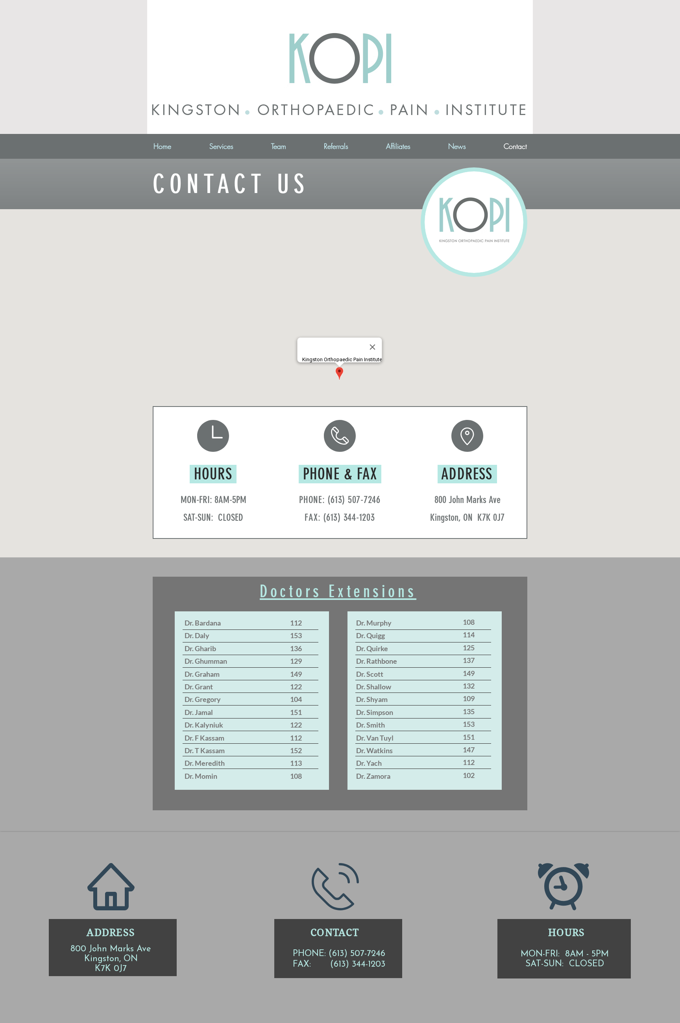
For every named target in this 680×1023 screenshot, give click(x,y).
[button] (221, 146)
